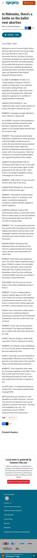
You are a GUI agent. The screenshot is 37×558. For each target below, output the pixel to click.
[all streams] (34, 555)
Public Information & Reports (13, 510)
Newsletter (7, 527)
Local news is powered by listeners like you (18, 461)
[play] (3, 556)
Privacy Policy (8, 519)
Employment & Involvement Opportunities (17, 532)
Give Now (29, 3)
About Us (7, 523)
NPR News (11, 417)
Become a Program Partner (18, 482)
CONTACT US (7, 503)
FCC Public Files (9, 515)
